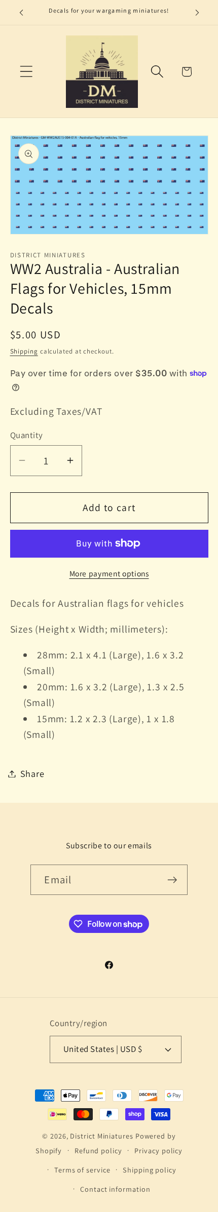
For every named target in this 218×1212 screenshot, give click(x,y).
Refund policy (98, 1150)
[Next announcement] (197, 13)
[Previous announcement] (21, 13)
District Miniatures (101, 1136)
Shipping (24, 351)
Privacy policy (158, 1150)
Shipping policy (149, 1170)
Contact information (115, 1189)
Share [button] (32, 773)
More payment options (109, 573)
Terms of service (82, 1170)
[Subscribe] (172, 880)
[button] (26, 71)
